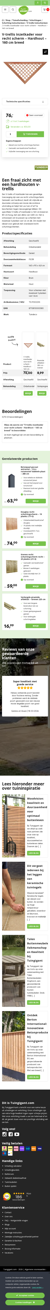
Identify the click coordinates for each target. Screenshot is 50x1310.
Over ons (9, 1216)
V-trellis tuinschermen (37, 23)
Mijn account (10, 1228)
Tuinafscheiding (20, 20)
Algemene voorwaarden (35, 1269)
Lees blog (34, 853)
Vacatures (9, 1252)
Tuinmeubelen (11, 1182)
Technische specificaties (18, 101)
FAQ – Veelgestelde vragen (16, 1220)
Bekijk (28, 393)
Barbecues (9, 1174)
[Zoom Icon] (45, 52)
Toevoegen (31, 134)
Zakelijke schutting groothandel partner (22, 1236)
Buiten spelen (10, 1186)
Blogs (7, 1224)
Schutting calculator (13, 1166)
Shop (8, 20)
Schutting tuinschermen (13, 23)
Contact (8, 1212)
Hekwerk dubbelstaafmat (15, 1178)
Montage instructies (13, 1232)
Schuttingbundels (12, 1170)
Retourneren (10, 1244)
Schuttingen (35, 20)
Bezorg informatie (12, 1248)
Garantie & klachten (13, 1240)
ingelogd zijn (17, 434)
